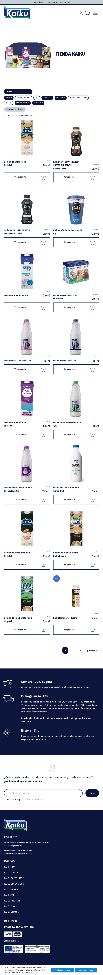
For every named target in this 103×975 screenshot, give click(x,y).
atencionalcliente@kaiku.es (16, 854)
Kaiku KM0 (9, 867)
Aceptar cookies (86, 970)
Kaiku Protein (12, 900)
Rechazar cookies (62, 970)
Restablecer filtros (14, 109)
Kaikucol (9, 895)
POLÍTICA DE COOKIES (22, 972)
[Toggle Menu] (95, 13)
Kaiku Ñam (10, 906)
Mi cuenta (11, 921)
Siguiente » (91, 650)
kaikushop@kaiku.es (13, 846)
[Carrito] (87, 13)
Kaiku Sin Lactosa (14, 883)
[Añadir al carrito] (43, 177)
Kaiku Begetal (12, 889)
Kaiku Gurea (11, 872)
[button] (60, 98)
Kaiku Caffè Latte (14, 878)
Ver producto (20, 177)
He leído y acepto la (25, 800)
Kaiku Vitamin (11, 912)
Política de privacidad (34, 800)
